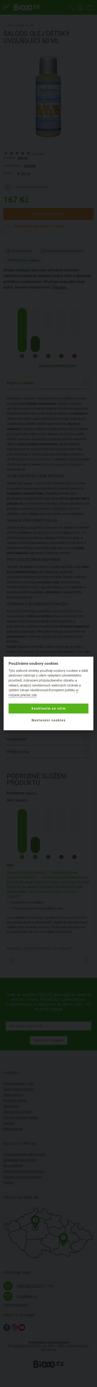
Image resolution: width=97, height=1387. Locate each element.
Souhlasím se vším (48, 708)
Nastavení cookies (49, 720)
